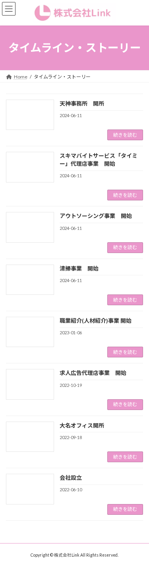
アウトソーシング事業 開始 (96, 215)
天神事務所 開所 (82, 103)
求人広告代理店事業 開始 (93, 372)
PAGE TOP (137, 541)
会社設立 (71, 477)
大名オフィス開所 (82, 425)
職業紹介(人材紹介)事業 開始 (96, 320)
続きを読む (125, 135)
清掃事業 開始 (79, 268)
